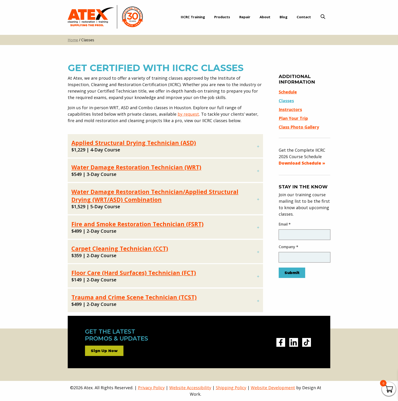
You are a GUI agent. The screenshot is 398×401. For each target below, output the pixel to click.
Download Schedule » (302, 163)
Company (288, 246)
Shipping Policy (231, 387)
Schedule (288, 92)
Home (73, 39)
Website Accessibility (190, 387)
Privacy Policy (151, 387)
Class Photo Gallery (299, 127)
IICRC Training (193, 17)
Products (222, 17)
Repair (244, 17)
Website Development (273, 387)
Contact (304, 17)
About (265, 17)
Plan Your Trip (293, 118)
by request (188, 114)
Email (285, 224)
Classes (286, 101)
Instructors (290, 109)
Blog (283, 17)
